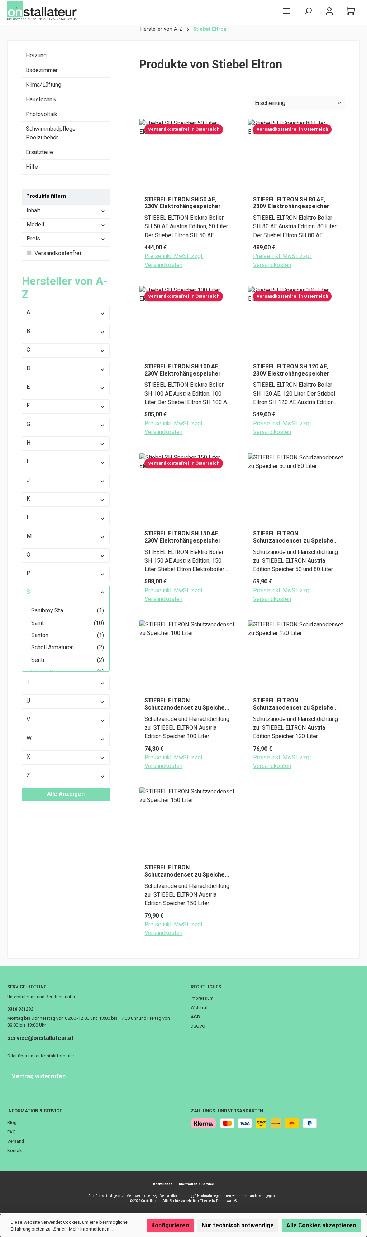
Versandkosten (172, 1196)
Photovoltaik (41, 114)
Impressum (202, 998)
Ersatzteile (39, 152)
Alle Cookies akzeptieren (321, 1225)
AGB (195, 1016)
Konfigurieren (170, 1225)
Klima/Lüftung (43, 84)
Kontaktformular (57, 1056)
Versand (15, 1141)
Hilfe (32, 166)
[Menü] (286, 11)
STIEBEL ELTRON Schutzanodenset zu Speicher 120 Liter (294, 704)
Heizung (36, 55)
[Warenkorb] (351, 11)
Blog (11, 1122)
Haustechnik (41, 99)
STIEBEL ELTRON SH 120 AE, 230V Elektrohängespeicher (291, 370)
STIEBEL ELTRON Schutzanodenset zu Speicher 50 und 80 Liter (294, 537)
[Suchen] (308, 11)
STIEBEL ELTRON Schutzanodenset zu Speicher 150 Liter (185, 871)
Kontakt (15, 1150)
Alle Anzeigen (66, 794)
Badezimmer (42, 70)
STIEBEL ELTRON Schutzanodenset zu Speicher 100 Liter (185, 704)
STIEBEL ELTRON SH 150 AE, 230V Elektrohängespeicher (182, 537)
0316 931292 (20, 1009)
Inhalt (33, 210)
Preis (33, 238)
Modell (35, 224)
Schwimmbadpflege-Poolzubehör (52, 133)
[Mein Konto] (329, 11)
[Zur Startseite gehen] (43, 11)
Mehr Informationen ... (91, 1229)
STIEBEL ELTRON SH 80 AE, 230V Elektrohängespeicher (291, 203)
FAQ (11, 1132)
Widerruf (199, 1007)
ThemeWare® (226, 1201)
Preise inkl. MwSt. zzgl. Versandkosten (173, 260)
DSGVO (198, 1026)
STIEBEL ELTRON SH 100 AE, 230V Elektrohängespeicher (182, 370)
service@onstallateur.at (40, 1038)
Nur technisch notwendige (238, 1225)
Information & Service (34, 1110)
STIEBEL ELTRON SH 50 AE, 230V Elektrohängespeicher (182, 203)
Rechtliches (206, 986)
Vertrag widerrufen (39, 1076)
